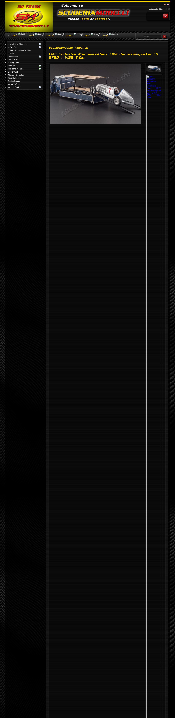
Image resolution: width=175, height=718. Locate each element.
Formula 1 (12, 66)
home (14, 35)
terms (87, 35)
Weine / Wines (14, 84)
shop (31, 35)
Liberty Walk (13, 72)
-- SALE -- (12, 47)
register (102, 19)
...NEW (11, 53)
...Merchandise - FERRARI (19, 50)
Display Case (13, 63)
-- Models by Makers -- (17, 44)
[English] (168, 5)
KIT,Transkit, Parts (15, 69)
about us (50, 35)
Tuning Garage (14, 81)
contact (69, 35)
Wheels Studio (14, 87)
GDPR (105, 35)
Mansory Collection (16, 75)
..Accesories (13, 56)
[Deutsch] (165, 5)
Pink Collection (14, 78)
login (85, 19)
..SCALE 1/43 (13, 59)
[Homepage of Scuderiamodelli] (29, 31)
